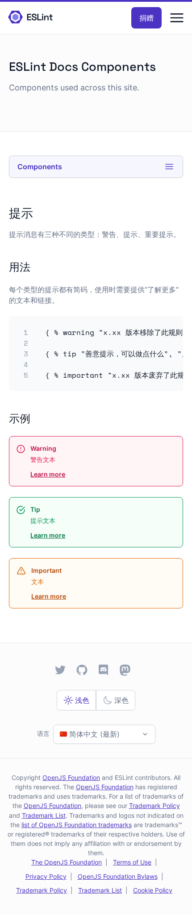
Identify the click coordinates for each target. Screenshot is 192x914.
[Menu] (176, 18)
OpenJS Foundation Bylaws (118, 876)
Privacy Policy (46, 876)
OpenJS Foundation (71, 777)
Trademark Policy (154, 805)
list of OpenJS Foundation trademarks (76, 824)
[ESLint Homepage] (30, 17)
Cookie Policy (152, 890)
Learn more (47, 474)
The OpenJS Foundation (66, 862)
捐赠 (146, 17)
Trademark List (44, 815)
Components (39, 166)
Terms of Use (132, 862)
